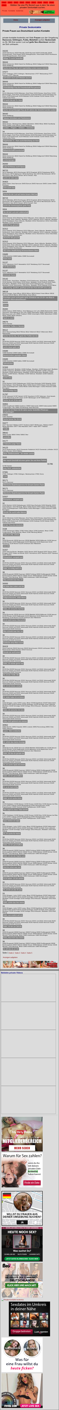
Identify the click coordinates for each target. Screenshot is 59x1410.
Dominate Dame (9, 275)
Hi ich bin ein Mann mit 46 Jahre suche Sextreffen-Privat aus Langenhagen (25, 411)
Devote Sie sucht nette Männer (14, 512)
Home (15, 20)
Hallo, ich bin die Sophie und (14, 856)
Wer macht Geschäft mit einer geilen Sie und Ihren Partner (25, 460)
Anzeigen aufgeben (42, 20)
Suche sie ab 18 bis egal (12, 400)
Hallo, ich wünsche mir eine (13, 710)
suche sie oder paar (10, 178)
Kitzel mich (7, 259)
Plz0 (4, 2)
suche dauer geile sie (11, 347)
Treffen (6, 429)
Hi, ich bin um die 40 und (12, 890)
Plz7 (45, 2)
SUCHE (6, 546)
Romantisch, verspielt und (13, 500)
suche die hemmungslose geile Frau (16, 206)
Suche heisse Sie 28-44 (12, 419)
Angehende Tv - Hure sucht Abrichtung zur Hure (21, 141)
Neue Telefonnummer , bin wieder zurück (18, 454)
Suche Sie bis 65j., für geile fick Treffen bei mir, (20, 336)
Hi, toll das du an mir (11, 949)
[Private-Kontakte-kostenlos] (22, 1208)
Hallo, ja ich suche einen (12, 798)
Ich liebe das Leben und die (13, 586)
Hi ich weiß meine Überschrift (14, 620)
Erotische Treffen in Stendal (13, 326)
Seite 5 (29, 953)
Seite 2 (11, 953)
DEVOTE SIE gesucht (11, 238)
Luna (5, 477)
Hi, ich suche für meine (11, 834)
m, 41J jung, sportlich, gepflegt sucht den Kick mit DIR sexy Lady (27, 288)
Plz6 (39, 2)
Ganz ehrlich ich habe (11, 821)
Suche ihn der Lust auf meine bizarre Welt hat (20, 194)
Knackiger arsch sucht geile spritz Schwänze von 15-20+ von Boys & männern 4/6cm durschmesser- (28, 298)
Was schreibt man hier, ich (13, 580)
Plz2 (16, 2)
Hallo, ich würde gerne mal (13, 664)
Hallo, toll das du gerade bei (13, 753)
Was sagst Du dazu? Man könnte (15, 810)
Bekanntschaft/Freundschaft (13, 150)
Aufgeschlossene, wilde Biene (14, 598)
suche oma (7, 378)
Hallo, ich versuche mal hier (13, 609)
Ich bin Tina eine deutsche (13, 525)
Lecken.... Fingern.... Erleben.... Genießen (18, 128)
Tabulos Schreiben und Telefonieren (16, 118)
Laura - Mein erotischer (12, 731)
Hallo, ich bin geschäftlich (12, 776)
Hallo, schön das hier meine (13, 902)
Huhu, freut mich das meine (13, 938)
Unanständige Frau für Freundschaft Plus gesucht (21, 87)
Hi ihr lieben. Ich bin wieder (13, 878)
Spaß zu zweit (8, 318)
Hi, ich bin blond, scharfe (12, 686)
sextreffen (7, 437)
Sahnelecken (8, 363)
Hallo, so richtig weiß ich (12, 568)
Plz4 (28, 2)
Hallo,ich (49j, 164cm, (11, 535)
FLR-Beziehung (9, 267)
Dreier (5, 305)
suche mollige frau (10, 391)
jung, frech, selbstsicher (12, 468)
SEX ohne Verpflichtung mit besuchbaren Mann (21, 250)
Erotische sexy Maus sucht (13, 643)
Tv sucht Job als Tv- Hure (12, 100)
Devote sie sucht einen (11, 652)
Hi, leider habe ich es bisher (13, 697)
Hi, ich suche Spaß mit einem (14, 765)
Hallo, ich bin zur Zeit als (12, 926)
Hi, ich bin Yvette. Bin (11, 675)
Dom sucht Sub (9, 188)
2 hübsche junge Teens (12, 444)
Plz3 (21, 2)
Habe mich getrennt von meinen (15, 721)
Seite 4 (23, 953)
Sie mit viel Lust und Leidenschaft (15, 212)
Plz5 (33, 2)
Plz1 (10, 2)
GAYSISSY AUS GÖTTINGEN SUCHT (17, 78)
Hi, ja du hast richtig (10, 787)
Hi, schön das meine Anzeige (14, 742)
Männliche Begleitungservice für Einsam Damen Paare (23, 485)
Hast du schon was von (12, 867)
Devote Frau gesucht (11, 225)
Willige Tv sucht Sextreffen (13, 58)
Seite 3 (17, 953)
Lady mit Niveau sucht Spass (14, 167)
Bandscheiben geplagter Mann (14, 355)
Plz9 (4, 5)
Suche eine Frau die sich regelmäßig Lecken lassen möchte (25, 68)
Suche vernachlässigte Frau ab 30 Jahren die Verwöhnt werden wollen (29, 110)
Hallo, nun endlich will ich (12, 915)
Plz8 (51, 2)
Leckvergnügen (9, 160)
